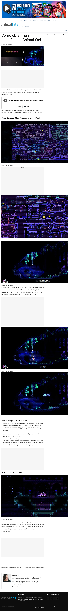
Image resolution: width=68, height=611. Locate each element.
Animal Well (4, 535)
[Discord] (48, 35)
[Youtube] (48, 38)
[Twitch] (60, 35)
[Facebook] (51, 35)
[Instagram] (12, 586)
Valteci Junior (5, 44)
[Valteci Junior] (7, 580)
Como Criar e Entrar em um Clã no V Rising (34, 567)
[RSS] (57, 35)
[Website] (19, 586)
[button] (66, 30)
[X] (17, 586)
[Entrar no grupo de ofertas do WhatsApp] (34, 10)
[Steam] (14, 586)
